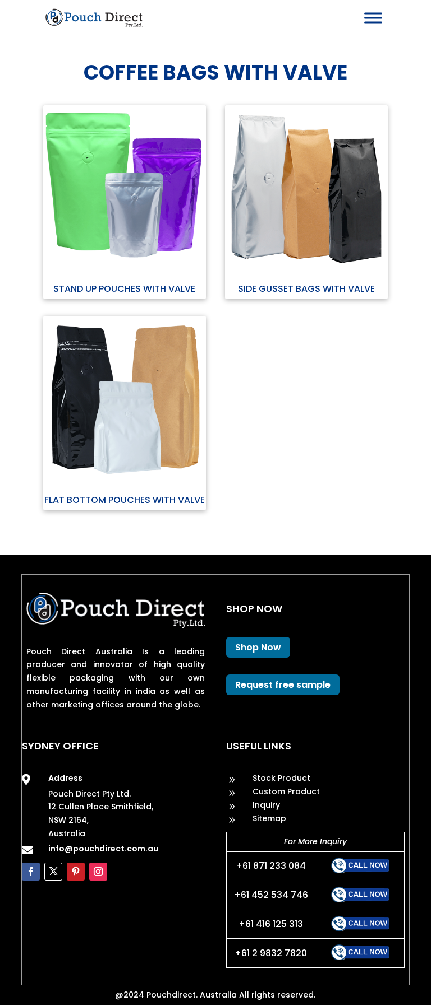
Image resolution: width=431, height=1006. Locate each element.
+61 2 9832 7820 (271, 953)
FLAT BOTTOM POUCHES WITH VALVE (124, 499)
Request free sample (283, 684)
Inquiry (266, 805)
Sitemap (269, 818)
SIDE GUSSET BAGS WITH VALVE (306, 288)
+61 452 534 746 (271, 894)
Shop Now (258, 647)
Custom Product (286, 791)
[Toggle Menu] (373, 17)
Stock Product (281, 778)
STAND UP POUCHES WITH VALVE (124, 288)
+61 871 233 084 (271, 865)
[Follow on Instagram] (98, 872)
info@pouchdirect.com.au (103, 848)
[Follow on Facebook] (31, 872)
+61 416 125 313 (271, 923)
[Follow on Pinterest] (76, 872)
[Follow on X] (53, 872)
